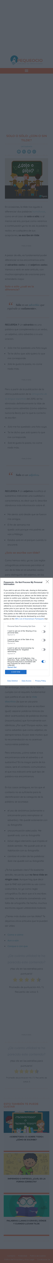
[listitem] (26, 626)
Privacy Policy (40, 681)
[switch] (43, 631)
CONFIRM (15, 672)
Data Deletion (12, 681)
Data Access (26, 681)
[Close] (48, 582)
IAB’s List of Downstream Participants (29, 619)
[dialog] (26, 631)
